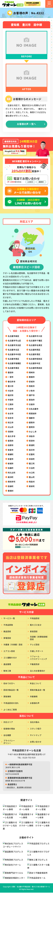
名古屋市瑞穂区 (14, 363)
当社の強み (34, 722)
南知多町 (11, 481)
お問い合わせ (35, 741)
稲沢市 (11, 395)
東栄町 (32, 486)
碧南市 (32, 422)
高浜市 (32, 450)
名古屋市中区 (34, 363)
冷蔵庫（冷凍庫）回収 (13, 644)
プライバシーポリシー (9, 741)
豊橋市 (32, 377)
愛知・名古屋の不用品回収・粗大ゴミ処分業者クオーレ (31, 887)
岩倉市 (11, 450)
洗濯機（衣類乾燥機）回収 (39, 637)
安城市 (32, 381)
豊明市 (32, 427)
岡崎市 (32, 372)
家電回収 (7, 638)
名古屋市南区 (13, 358)
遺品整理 (7, 664)
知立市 (11, 422)
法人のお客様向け (37, 670)
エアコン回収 (9, 651)
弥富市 (11, 459)
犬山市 (11, 427)
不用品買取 (8, 625)
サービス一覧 (9, 618)
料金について (35, 683)
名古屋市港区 (34, 354)
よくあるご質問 (10, 709)
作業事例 (34, 696)
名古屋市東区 (13, 368)
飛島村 (32, 481)
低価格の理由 (9, 728)
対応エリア (8, 722)
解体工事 (7, 670)
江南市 (11, 404)
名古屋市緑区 (13, 336)
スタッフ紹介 (35, 728)
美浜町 (11, 477)
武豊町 (32, 454)
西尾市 (32, 386)
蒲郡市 (32, 418)
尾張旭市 (33, 413)
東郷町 (11, 454)
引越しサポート (36, 651)
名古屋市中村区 (14, 354)
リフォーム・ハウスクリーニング (38, 657)
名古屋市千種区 (35, 340)
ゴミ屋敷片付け (10, 657)
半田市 (11, 399)
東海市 (32, 399)
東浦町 (32, 445)
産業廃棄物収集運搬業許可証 (20, 777)
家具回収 (34, 631)
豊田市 (11, 372)
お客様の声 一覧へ (26, 123)
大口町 (32, 472)
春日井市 (11, 381)
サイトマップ (35, 735)
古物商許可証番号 (15, 771)
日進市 (32, 404)
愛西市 (11, 440)
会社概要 (7, 735)
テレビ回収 (34, 644)
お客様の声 (34, 703)
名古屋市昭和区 (35, 358)
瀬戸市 (32, 395)
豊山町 (32, 477)
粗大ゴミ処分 (35, 625)
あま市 (11, 413)
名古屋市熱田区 (35, 368)
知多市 (11, 418)
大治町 (32, 468)
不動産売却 (34, 664)
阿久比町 (11, 472)
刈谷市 (11, 390)
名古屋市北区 (13, 349)
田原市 (11, 445)
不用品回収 (34, 618)
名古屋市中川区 (35, 336)
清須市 (11, 431)
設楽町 (11, 486)
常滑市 (32, 440)
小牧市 (32, 390)
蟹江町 (32, 463)
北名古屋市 (33, 408)
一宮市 (11, 377)
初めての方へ (9, 683)
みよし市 (33, 431)
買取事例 (7, 696)
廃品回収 (7, 631)
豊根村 (11, 490)
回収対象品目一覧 (11, 690)
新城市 (11, 463)
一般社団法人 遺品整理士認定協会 (18, 787)
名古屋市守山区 (14, 340)
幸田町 (32, 459)
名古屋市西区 (34, 349)
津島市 (32, 436)
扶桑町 (11, 468)
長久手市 (11, 436)
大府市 (11, 408)
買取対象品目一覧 (37, 690)
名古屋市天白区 (14, 345)
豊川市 (11, 386)
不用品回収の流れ (11, 703)
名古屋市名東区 (35, 345)
